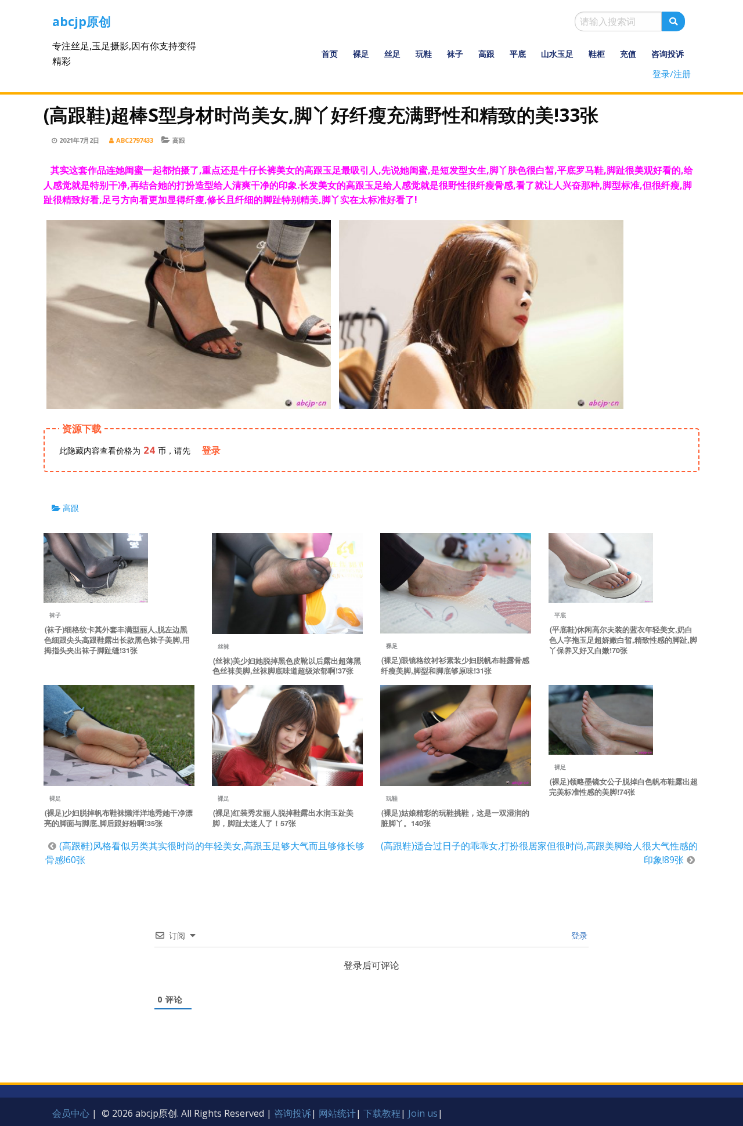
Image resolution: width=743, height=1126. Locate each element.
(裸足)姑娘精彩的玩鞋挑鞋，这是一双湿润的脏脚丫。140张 (455, 818)
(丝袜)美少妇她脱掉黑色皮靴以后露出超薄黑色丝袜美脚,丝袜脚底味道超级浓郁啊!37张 (286, 666)
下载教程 (382, 1113)
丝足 (392, 53)
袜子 (455, 53)
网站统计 (337, 1113)
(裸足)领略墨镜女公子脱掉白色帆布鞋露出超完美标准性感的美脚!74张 (623, 786)
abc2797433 (134, 140)
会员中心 (70, 1113)
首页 (330, 53)
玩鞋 (424, 53)
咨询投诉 (667, 53)
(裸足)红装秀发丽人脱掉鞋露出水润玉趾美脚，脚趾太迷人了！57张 (283, 818)
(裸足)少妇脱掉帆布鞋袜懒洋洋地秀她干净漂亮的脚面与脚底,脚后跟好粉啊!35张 (118, 818)
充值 (628, 53)
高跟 (486, 53)
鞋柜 (597, 53)
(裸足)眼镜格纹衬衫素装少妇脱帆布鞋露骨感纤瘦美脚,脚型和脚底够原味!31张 (455, 665)
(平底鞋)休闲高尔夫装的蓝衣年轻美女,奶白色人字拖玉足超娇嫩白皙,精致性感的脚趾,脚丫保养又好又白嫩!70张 (623, 640)
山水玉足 (557, 53)
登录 (578, 935)
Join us (423, 1113)
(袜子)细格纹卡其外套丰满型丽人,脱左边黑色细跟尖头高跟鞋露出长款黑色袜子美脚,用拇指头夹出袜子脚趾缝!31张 (117, 640)
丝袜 (223, 646)
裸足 (361, 53)
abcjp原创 (81, 21)
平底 (518, 53)
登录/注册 (671, 73)
